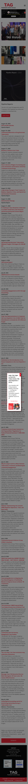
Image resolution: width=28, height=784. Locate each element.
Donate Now (14, 401)
